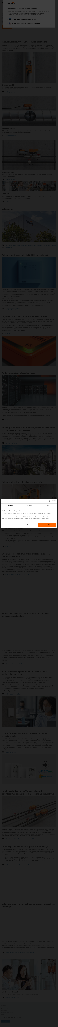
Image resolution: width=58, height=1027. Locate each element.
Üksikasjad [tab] (29, 505)
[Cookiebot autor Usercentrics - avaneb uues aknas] (49, 501)
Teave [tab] (47, 505)
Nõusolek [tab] (10, 505)
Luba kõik (47, 525)
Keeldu (29, 525)
